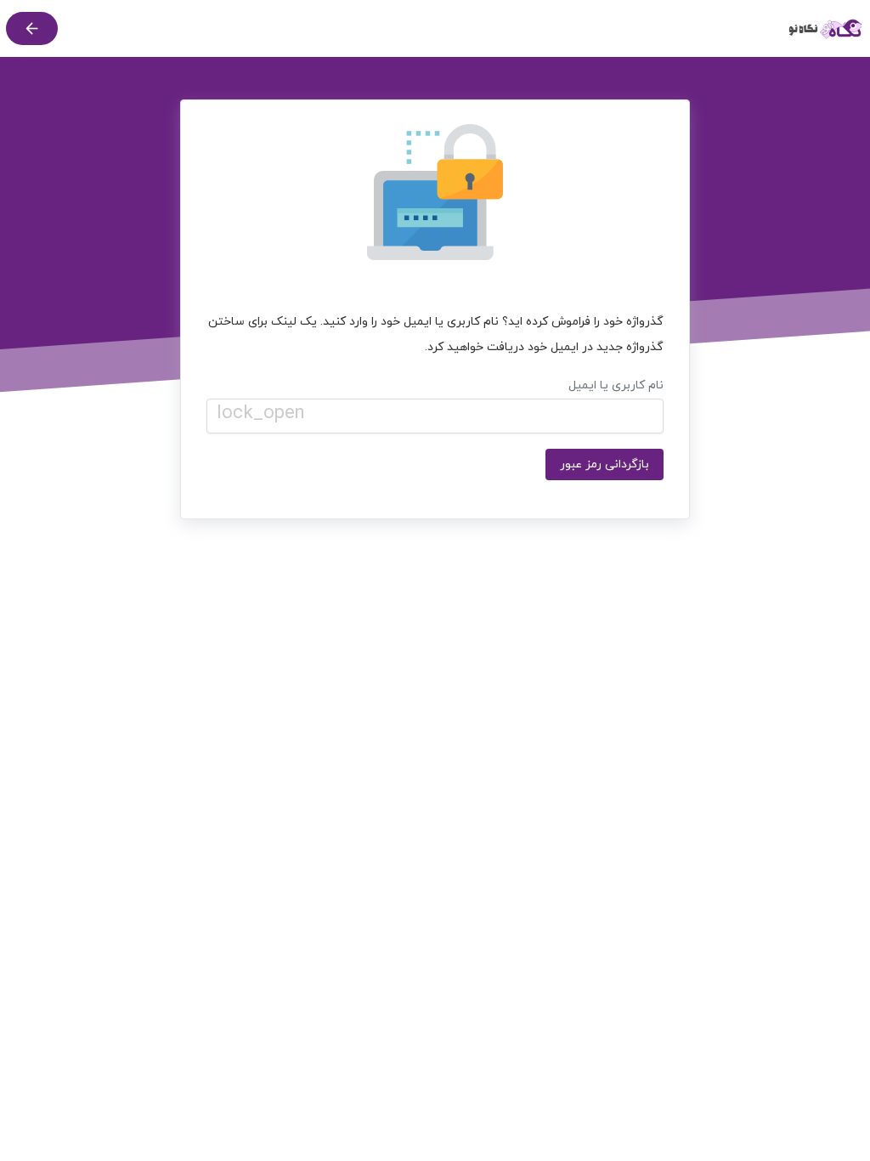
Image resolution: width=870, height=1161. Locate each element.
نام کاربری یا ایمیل (440, 401)
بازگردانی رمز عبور (604, 464)
